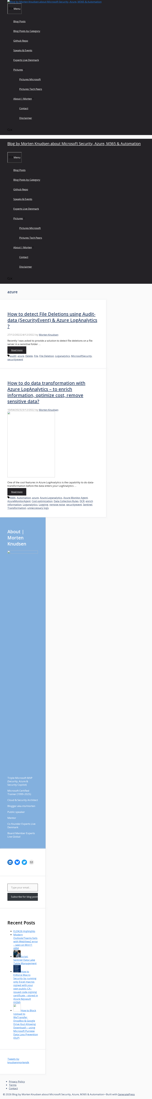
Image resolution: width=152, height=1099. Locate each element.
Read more (17, 350)
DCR (82, 501)
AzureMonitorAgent (19, 501)
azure (21, 356)
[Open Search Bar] (9, 130)
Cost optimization (42, 501)
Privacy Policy (17, 1081)
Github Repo (20, 40)
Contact (23, 108)
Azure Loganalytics (51, 497)
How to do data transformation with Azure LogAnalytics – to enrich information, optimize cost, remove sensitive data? (46, 392)
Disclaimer (25, 118)
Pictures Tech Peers (30, 89)
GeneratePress (126, 1094)
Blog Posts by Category (26, 31)
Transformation (16, 508)
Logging (43, 504)
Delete (29, 356)
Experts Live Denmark (26, 60)
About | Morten (22, 98)
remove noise (57, 504)
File (36, 356)
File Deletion (46, 356)
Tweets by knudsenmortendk (18, 1060)
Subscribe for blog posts (24, 896)
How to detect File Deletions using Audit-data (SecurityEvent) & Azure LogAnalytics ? (52, 320)
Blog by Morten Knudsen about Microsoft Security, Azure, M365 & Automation (74, 143)
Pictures (18, 69)
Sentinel (87, 504)
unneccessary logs (38, 508)
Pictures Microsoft (30, 79)
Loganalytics (62, 356)
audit (13, 356)
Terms (12, 1085)
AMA (13, 497)
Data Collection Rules (66, 501)
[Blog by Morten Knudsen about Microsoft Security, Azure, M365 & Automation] (54, 1)
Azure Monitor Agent (75, 497)
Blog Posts (19, 21)
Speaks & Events (22, 50)
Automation (24, 497)
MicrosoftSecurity (81, 356)
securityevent (15, 359)
